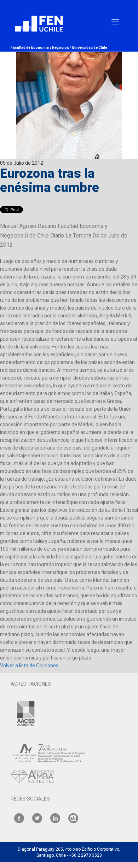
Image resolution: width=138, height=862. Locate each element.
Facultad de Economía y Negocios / (41, 47)
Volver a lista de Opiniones (29, 665)
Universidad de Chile (89, 47)
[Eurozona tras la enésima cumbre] (69, 79)
